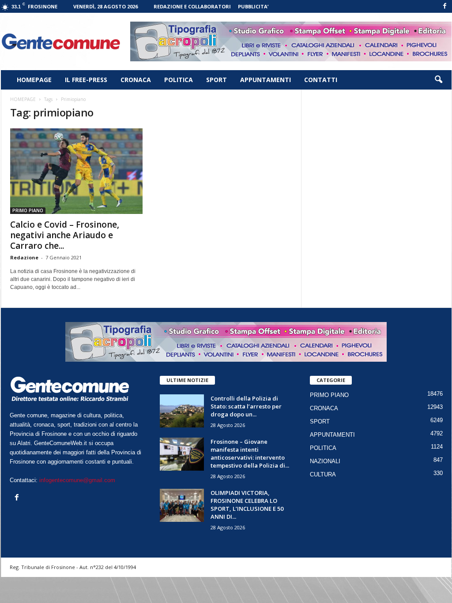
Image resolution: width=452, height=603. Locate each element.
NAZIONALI (325, 461)
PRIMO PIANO (27, 210)
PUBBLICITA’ (253, 6)
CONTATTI (320, 79)
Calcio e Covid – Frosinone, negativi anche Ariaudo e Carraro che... (64, 235)
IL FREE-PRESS (86, 79)
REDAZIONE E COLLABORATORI (192, 6)
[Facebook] (445, 6)
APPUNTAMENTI (265, 79)
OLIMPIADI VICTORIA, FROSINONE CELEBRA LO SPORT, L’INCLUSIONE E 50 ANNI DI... (247, 505)
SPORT (216, 79)
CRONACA (136, 79)
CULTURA (323, 474)
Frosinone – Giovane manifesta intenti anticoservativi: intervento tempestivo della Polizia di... (250, 453)
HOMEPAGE (34, 79)
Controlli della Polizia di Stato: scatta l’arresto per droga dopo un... (246, 406)
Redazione (24, 257)
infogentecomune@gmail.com (77, 480)
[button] (438, 80)
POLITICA (178, 79)
